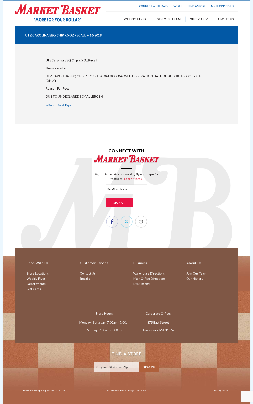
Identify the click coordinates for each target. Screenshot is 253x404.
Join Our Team (168, 19)
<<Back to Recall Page (58, 105)
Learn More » (133, 179)
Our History (194, 278)
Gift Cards (199, 19)
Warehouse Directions (149, 273)
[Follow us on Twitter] (127, 222)
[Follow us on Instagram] (141, 222)
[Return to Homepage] (58, 13)
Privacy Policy (221, 390)
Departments (36, 284)
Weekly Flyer (135, 19)
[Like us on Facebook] (112, 222)
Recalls (85, 278)
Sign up (119, 202)
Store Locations (38, 273)
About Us (226, 19)
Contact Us (88, 273)
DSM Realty (141, 284)
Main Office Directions (149, 278)
